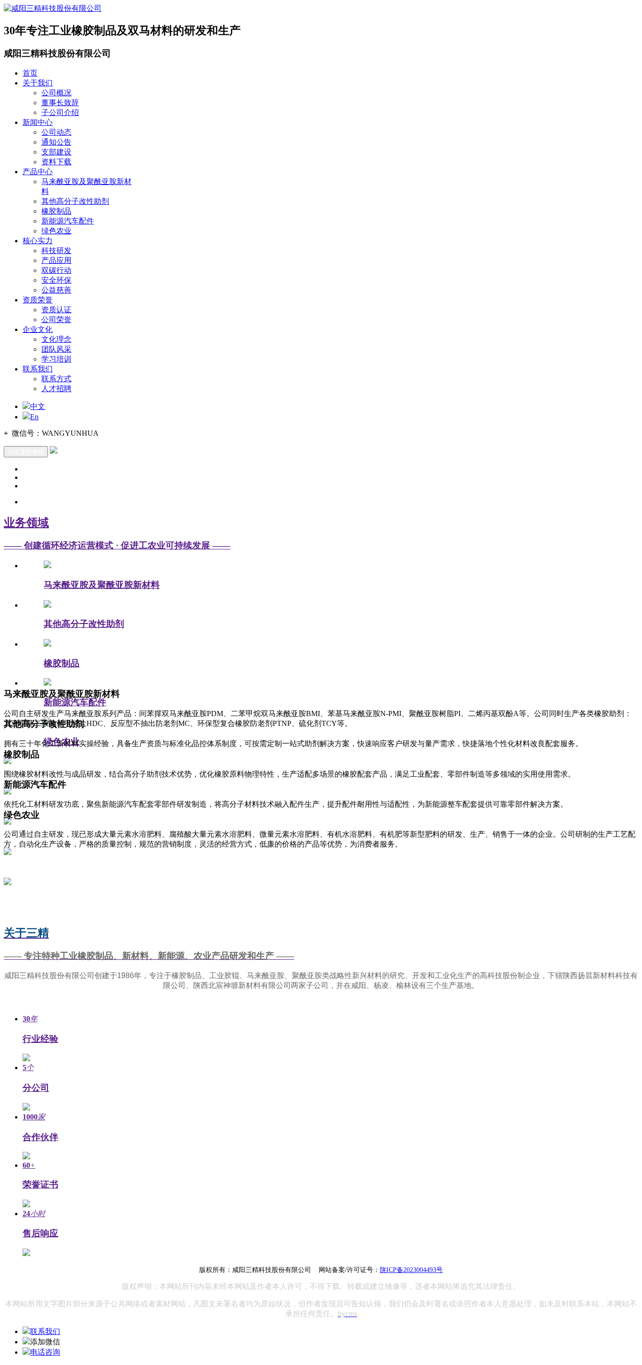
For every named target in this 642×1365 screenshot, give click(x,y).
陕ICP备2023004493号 (411, 1269)
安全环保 (56, 280)
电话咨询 (45, 1352)
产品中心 (38, 172)
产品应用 (56, 260)
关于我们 (38, 83)
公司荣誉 (56, 320)
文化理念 (56, 339)
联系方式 (56, 379)
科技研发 (56, 250)
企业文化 (38, 329)
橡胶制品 (56, 211)
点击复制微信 (26, 451)
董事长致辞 (60, 103)
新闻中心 (38, 122)
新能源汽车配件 (67, 221)
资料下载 (56, 162)
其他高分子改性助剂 (75, 201)
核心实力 (38, 241)
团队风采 (56, 349)
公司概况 (56, 93)
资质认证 (56, 310)
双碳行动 (56, 270)
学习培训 (56, 359)
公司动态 (56, 132)
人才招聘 (56, 389)
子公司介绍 (60, 112)
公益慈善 (56, 290)
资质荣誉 (38, 300)
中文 (37, 406)
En (34, 417)
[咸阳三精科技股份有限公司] (53, 8)
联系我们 (38, 369)
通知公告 (56, 142)
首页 (30, 73)
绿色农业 (56, 231)
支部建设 (56, 152)
